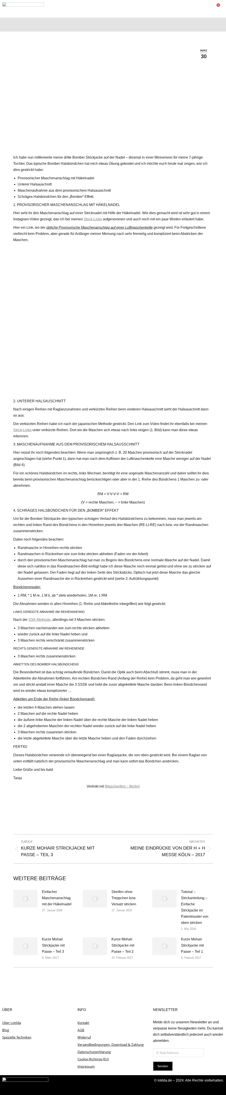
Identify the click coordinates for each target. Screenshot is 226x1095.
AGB (80, 1030)
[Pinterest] (219, 24)
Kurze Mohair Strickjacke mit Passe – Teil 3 (53, 945)
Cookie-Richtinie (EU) (93, 1059)
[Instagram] (211, 24)
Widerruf (84, 1037)
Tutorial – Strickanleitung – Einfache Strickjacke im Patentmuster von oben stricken (194, 907)
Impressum (86, 1066)
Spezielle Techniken (16, 1037)
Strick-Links (93, 219)
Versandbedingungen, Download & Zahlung (110, 1044)
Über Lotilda (11, 1022)
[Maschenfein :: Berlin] (122, 786)
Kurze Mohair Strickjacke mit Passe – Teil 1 (192, 945)
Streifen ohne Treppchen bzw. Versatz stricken (123, 898)
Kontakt (83, 1022)
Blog (5, 1030)
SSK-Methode (39, 619)
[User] (202, 24)
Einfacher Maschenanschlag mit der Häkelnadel (57, 898)
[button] (186, 23)
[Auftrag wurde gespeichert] (25, 899)
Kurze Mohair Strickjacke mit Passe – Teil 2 (122, 945)
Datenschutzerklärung (94, 1052)
